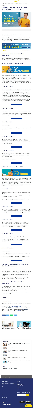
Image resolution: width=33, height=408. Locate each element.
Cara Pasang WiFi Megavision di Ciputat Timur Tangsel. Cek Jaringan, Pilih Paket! (24, 328)
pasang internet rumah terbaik (16, 306)
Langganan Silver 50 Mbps (16, 146)
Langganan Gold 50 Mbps (16, 244)
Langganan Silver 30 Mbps (16, 118)
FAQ (2, 394)
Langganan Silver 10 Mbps (16, 104)
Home (3, 3)
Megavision (9, 307)
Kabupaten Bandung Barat (25, 376)
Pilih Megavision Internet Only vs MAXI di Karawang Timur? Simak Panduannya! (17, 351)
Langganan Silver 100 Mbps (16, 163)
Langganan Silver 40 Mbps (16, 133)
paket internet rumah (7, 301)
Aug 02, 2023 (13, 10)
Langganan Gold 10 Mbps (16, 203)
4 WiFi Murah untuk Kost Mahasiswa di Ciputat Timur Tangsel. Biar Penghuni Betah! (8, 328)
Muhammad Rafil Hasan (6, 10)
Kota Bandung (7, 376)
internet (3, 5)
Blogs (6, 3)
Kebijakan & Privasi (4, 397)
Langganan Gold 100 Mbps (16, 260)
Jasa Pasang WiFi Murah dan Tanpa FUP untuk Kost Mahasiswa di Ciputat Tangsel (18, 344)
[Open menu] (2, 1)
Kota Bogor (12, 376)
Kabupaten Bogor (7, 377)
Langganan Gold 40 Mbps (16, 229)
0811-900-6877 (5, 386)
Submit (27, 394)
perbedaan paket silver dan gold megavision (10, 368)
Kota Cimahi (17, 376)
